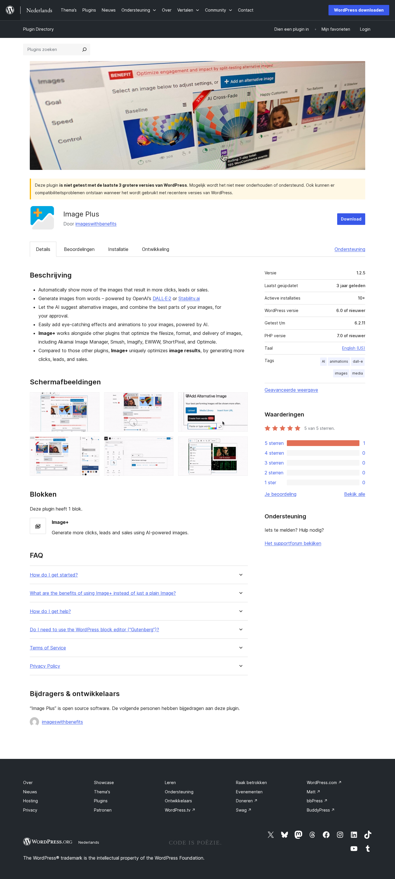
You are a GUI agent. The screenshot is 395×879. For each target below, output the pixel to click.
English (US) (353, 348)
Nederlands (88, 842)
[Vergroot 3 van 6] (240, 400)
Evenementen (249, 791)
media (357, 373)
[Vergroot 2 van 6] (166, 400)
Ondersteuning (350, 249)
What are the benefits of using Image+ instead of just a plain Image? (103, 593)
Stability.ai (189, 298)
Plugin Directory (38, 29)
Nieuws (30, 791)
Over (28, 782)
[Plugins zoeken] (84, 49)
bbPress (317, 800)
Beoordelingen (79, 249)
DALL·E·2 (162, 298)
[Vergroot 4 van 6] (92, 444)
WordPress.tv (180, 810)
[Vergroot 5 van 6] (166, 444)
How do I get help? (50, 611)
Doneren (247, 800)
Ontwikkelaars (178, 800)
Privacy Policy (45, 666)
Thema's (102, 791)
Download (351, 218)
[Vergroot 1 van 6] (92, 400)
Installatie (118, 249)
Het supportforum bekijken (293, 543)
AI (323, 361)
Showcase (104, 782)
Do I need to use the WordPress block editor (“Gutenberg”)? (94, 629)
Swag (244, 810)
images (341, 373)
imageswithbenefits (96, 224)
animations (339, 361)
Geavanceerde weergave (291, 390)
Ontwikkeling (155, 249)
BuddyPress (321, 810)
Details (43, 249)
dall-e (358, 361)
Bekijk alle (354, 494)
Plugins (101, 800)
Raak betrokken (251, 782)
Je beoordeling (280, 494)
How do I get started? (54, 575)
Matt (313, 791)
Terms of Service (48, 648)
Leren (170, 782)
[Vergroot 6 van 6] (240, 444)
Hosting (30, 800)
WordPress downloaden (359, 10)
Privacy (30, 810)
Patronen (103, 810)
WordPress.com (324, 782)
